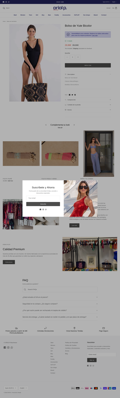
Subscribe (43, 204)
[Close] (95, 183)
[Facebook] (40, 209)
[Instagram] (43, 209)
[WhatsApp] (46, 209)
